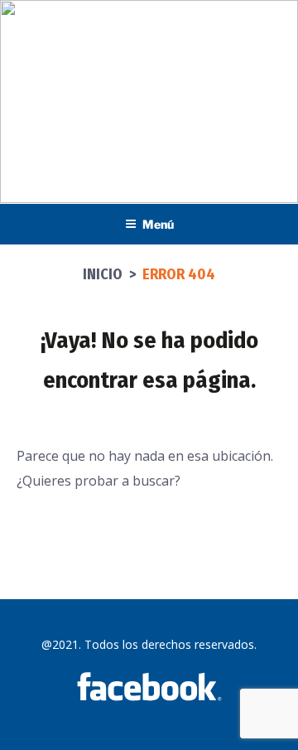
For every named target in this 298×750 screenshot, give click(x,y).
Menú (158, 224)
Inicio (103, 274)
